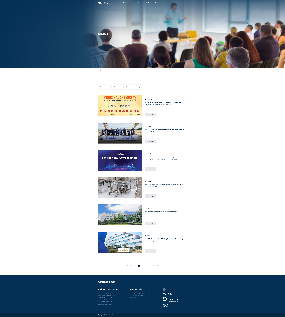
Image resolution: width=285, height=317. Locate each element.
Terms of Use (123, 315)
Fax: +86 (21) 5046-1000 (105, 302)
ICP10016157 (139, 315)
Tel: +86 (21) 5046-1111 (105, 300)
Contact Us (177, 2)
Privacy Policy (131, 315)
